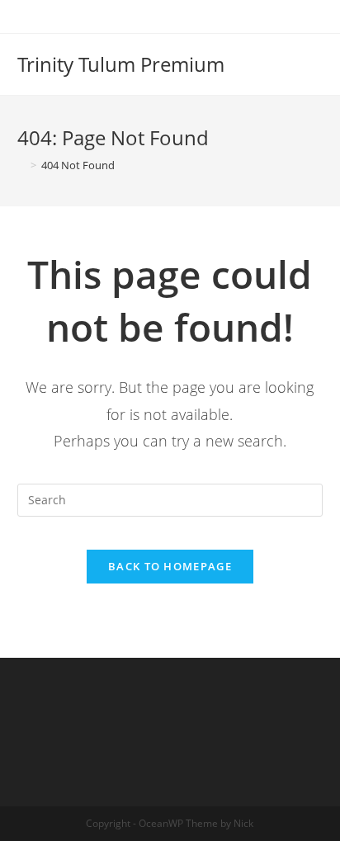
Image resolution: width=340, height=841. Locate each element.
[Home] (21, 165)
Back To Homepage (170, 566)
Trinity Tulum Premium (120, 64)
